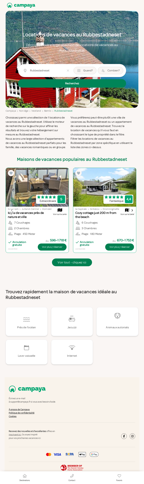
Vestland (36, 110)
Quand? (88, 70)
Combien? (113, 70)
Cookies (13, 416)
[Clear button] (68, 70)
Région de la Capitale (75, 209)
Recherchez (72, 83)
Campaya (11, 110)
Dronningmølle (111, 209)
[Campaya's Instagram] (132, 436)
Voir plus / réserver (52, 246)
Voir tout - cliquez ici (72, 262)
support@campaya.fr (20, 402)
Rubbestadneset (63, 110)
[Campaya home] (20, 5)
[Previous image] (11, 210)
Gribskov (95, 209)
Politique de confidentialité (21, 413)
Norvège (23, 110)
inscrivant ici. (15, 434)
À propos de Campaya (19, 409)
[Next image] (132, 210)
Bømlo (47, 110)
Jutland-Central (30, 209)
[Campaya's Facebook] (124, 436)
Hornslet (47, 209)
